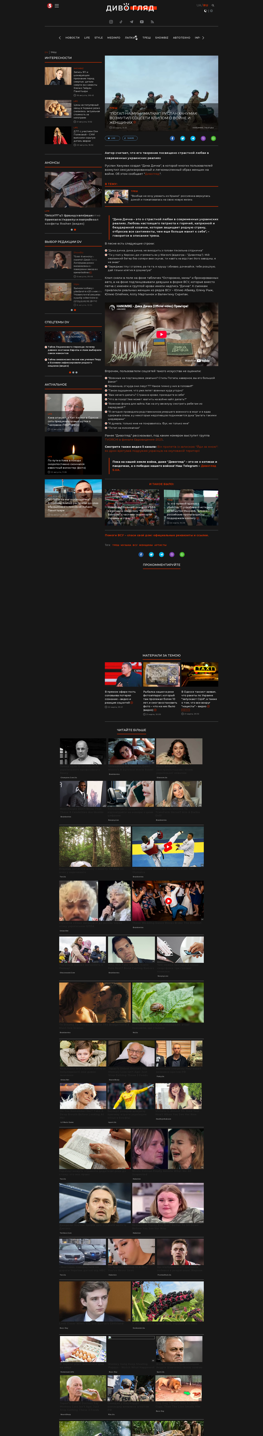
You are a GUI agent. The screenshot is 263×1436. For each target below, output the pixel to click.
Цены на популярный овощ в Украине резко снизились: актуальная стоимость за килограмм (87, 111)
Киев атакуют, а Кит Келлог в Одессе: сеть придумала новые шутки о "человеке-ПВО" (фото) (73, 418)
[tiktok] (121, 21)
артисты (160, 545)
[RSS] (152, 21)
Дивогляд (152, 174)
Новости (72, 37)
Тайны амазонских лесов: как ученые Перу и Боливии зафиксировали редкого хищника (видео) (74, 359)
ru (205, 5)
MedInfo (113, 37)
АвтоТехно (181, 37)
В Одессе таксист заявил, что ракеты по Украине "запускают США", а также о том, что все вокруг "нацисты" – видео (199, 699)
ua (199, 5)
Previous (60, 38)
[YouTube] (142, 21)
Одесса (185, 710)
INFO (198, 37)
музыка (126, 545)
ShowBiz (161, 37)
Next (203, 38)
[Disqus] (161, 613)
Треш (146, 37)
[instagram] (111, 21)
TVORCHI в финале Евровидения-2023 (134, 439)
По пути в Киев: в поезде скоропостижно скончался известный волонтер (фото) (67, 461)
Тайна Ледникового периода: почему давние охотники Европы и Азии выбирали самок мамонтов (74, 346)
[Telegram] (131, 21)
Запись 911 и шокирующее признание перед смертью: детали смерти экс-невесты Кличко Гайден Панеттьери (85, 82)
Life (87, 37)
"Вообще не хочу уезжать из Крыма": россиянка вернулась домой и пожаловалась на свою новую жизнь (170, 198)
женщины (146, 545)
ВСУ (135, 545)
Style (99, 37)
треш (115, 545)
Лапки (130, 37)
